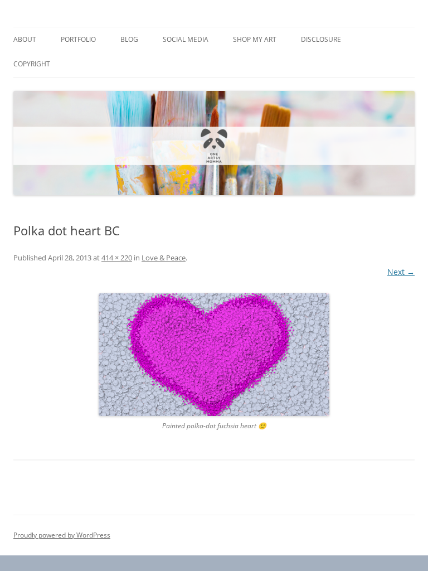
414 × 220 (116, 258)
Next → (401, 272)
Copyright (31, 64)
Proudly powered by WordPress (61, 535)
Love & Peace (164, 258)
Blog (129, 39)
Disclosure (321, 39)
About (24, 39)
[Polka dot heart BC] (214, 354)
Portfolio (78, 39)
